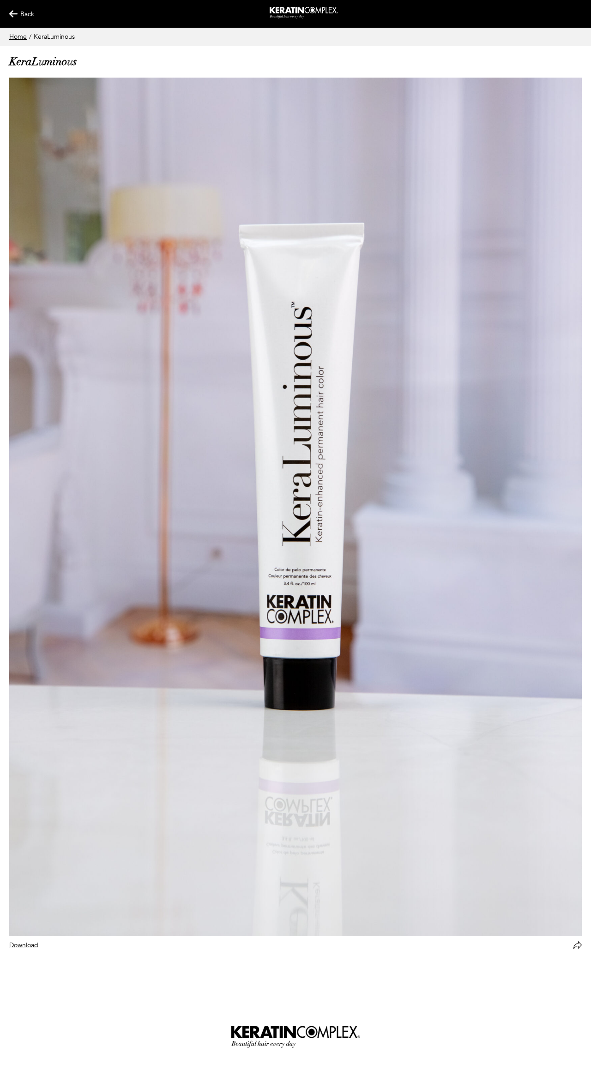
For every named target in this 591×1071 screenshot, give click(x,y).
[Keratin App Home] (304, 16)
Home (18, 36)
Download (23, 945)
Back (23, 14)
